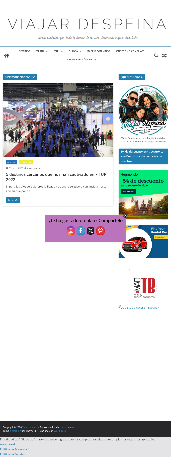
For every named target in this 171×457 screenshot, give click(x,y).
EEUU (56, 51)
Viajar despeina (34, 168)
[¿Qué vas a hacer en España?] (144, 307)
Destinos (24, 51)
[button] (46, 51)
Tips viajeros (26, 162)
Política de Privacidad (14, 449)
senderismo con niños (129, 51)
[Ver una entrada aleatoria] (164, 56)
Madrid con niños (98, 51)
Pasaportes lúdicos (79, 59)
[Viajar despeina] (85, 10)
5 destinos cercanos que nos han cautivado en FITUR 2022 (56, 176)
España (39, 51)
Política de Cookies (12, 454)
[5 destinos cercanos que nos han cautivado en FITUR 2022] (58, 120)
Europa (73, 51)
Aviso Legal (7, 444)
